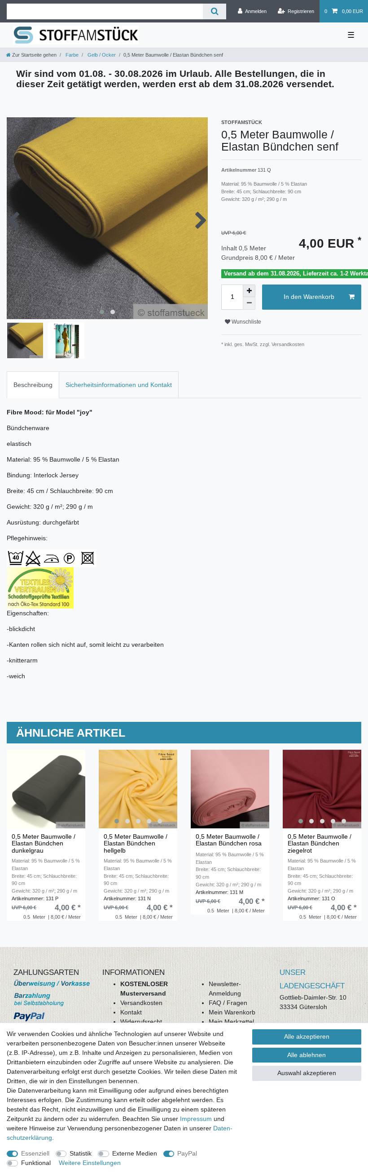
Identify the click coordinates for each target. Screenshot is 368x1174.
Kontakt (131, 1012)
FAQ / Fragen (228, 1002)
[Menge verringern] (249, 303)
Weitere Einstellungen (90, 1162)
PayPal (187, 1153)
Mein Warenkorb (232, 1012)
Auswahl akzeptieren (306, 1072)
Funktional (36, 1162)
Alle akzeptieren (306, 1036)
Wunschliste (245, 322)
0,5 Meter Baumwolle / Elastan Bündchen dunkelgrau (43, 843)
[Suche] (214, 11)
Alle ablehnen (306, 1054)
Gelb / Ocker (101, 55)
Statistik (81, 1153)
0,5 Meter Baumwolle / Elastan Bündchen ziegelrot (319, 843)
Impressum (196, 1118)
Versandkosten (141, 1002)
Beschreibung (33, 384)
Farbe (71, 55)
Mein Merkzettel (231, 1021)
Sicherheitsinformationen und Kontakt (119, 384)
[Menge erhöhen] (249, 291)
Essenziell (35, 1153)
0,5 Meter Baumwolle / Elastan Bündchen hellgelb (135, 843)
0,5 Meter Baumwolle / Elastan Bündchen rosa (229, 840)
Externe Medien (134, 1153)
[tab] (33, 384)
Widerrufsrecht (141, 1021)
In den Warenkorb (309, 296)
